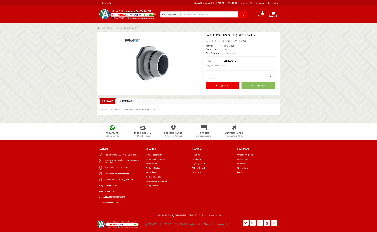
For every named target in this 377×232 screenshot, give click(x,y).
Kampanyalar (152, 185)
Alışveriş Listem (198, 163)
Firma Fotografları (154, 154)
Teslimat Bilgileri (153, 168)
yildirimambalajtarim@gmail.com (119, 179)
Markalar (241, 163)
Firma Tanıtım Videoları (156, 159)
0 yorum (226, 40)
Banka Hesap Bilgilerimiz (157, 181)
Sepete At (223, 85)
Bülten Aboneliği (199, 168)
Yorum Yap (241, 40)
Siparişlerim (197, 159)
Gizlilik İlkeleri (152, 172)
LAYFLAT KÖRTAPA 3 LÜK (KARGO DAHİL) (119, 28)
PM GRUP (229, 45)
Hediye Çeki (242, 159)
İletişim (240, 172)
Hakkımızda (151, 163)
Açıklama (107, 101)
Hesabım (196, 154)
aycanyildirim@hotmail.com (117, 173)
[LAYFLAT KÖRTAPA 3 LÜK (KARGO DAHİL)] (150, 63)
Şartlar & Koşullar (153, 176)
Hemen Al (259, 85)
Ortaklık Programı (245, 154)
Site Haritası (242, 168)
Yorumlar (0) (127, 101)
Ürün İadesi (197, 172)
